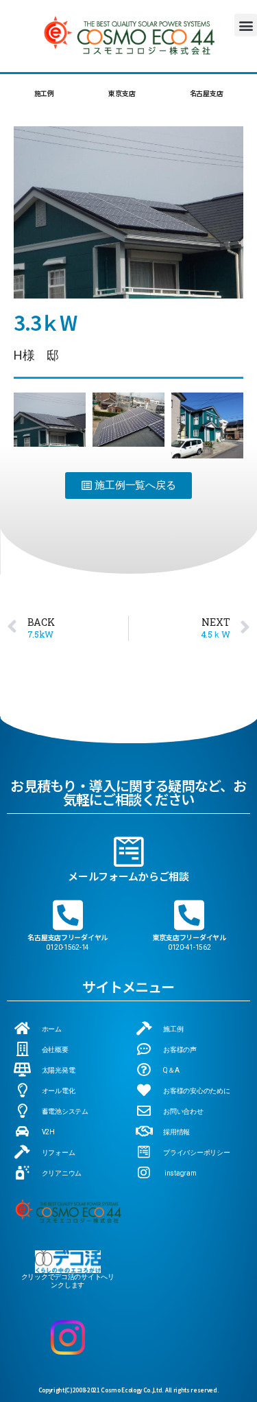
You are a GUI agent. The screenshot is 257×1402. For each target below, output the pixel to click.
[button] (245, 25)
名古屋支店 (206, 93)
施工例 (44, 93)
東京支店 (121, 93)
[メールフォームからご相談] (129, 851)
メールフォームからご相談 (128, 876)
